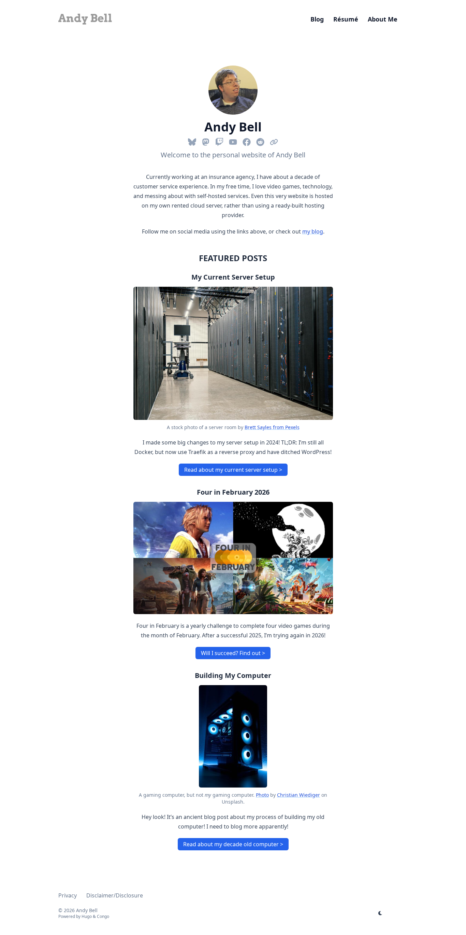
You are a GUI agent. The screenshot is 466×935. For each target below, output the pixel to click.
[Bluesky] (192, 140)
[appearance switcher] (380, 913)
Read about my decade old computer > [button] (233, 844)
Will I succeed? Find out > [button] (233, 653)
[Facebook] (246, 140)
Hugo (87, 916)
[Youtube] (233, 140)
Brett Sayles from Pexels (272, 427)
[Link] (274, 140)
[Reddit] (260, 140)
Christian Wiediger (298, 795)
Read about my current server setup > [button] (233, 469)
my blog (312, 231)
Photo (262, 795)
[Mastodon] (206, 140)
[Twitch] (219, 140)
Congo (103, 916)
